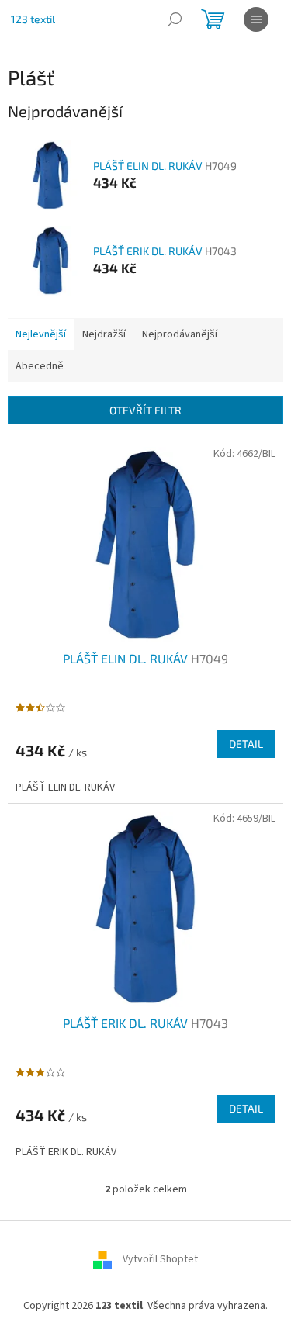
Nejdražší (104, 334)
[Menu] (256, 19)
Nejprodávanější (179, 334)
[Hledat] (174, 19)
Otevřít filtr (145, 410)
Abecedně (40, 366)
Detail (246, 743)
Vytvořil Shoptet (160, 1259)
